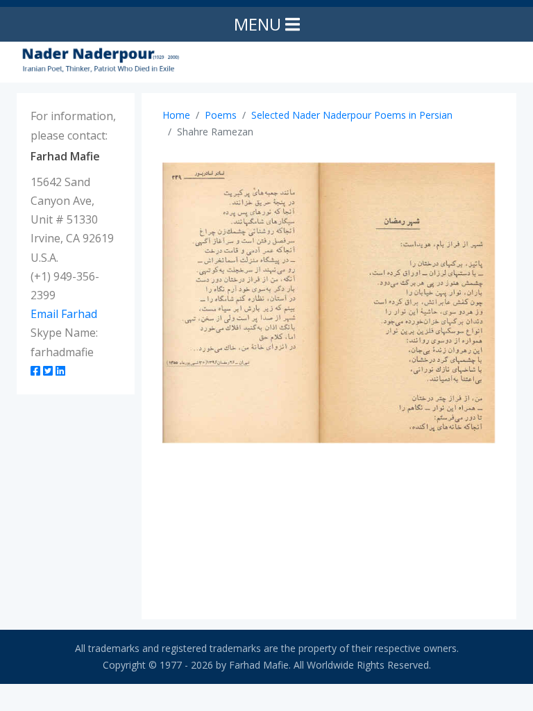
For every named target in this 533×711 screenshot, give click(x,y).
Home (176, 115)
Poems (221, 115)
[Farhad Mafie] (100, 59)
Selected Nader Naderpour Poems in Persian (351, 115)
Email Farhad (64, 313)
